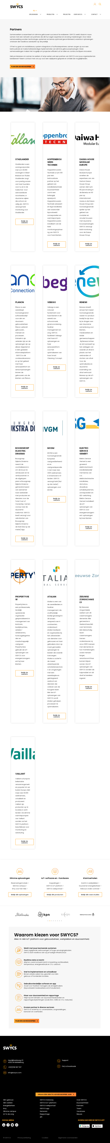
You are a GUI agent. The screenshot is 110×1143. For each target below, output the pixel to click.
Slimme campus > (20, 886)
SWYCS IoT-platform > (55, 886)
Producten (50, 14)
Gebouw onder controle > (90, 889)
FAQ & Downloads (69, 1066)
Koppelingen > (54, 883)
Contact (94, 14)
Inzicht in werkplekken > (90, 883)
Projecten (66, 14)
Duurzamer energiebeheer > (90, 886)
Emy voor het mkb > (20, 889)
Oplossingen (33, 14)
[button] (51, 920)
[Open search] (100, 4)
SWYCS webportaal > (55, 889)
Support (65, 1060)
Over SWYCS (78, 14)
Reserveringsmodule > (20, 883)
